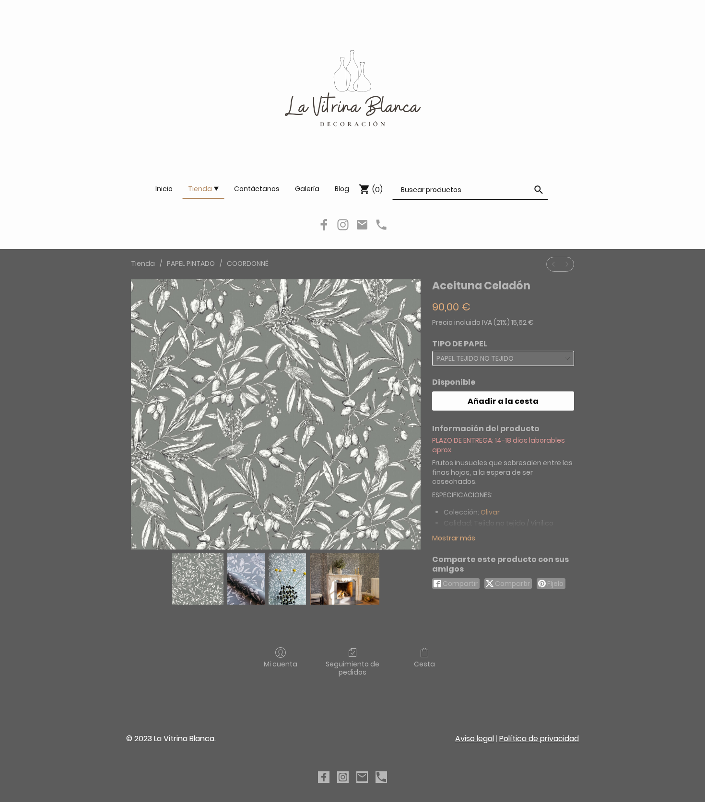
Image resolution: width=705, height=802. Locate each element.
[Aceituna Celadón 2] (287, 579)
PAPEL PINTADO (191, 263)
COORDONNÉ (248, 263)
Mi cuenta (280, 663)
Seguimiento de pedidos (352, 667)
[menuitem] (553, 264)
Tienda (143, 263)
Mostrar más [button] (453, 538)
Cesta (424, 663)
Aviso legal (474, 738)
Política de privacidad (539, 738)
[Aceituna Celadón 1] (246, 579)
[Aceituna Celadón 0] (197, 579)
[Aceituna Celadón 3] (344, 579)
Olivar (490, 512)
